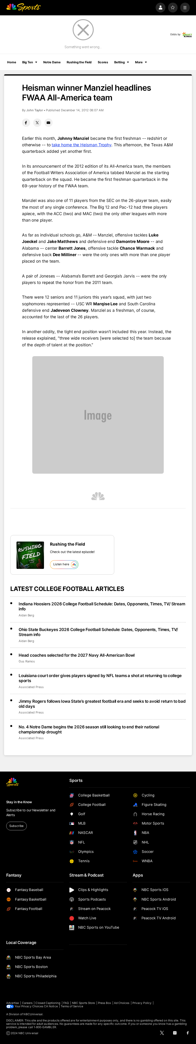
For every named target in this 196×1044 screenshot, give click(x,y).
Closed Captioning (47, 1003)
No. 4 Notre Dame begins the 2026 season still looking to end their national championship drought (89, 729)
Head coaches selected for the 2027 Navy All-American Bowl (77, 655)
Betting (119, 62)
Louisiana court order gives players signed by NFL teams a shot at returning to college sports (100, 678)
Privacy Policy (142, 1003)
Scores (103, 62)
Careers (27, 1003)
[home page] (23, 7)
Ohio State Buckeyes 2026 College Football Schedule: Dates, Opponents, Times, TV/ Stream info (98, 632)
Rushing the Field (79, 62)
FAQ (66, 1003)
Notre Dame (52, 62)
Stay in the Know (19, 802)
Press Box (104, 1003)
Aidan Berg (26, 615)
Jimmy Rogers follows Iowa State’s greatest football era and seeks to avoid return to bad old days (102, 704)
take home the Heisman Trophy (81, 144)
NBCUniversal (33, 1014)
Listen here (61, 564)
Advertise (12, 1003)
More (139, 62)
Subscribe (16, 826)
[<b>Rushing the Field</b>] (30, 555)
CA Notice (51, 1006)
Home (11, 62)
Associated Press (31, 687)
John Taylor (34, 110)
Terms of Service (72, 1006)
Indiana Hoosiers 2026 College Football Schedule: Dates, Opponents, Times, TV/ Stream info (102, 606)
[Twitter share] (37, 122)
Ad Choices (122, 1003)
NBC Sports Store (83, 1003)
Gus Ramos (27, 661)
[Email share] (48, 122)
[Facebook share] (26, 122)
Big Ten (27, 62)
